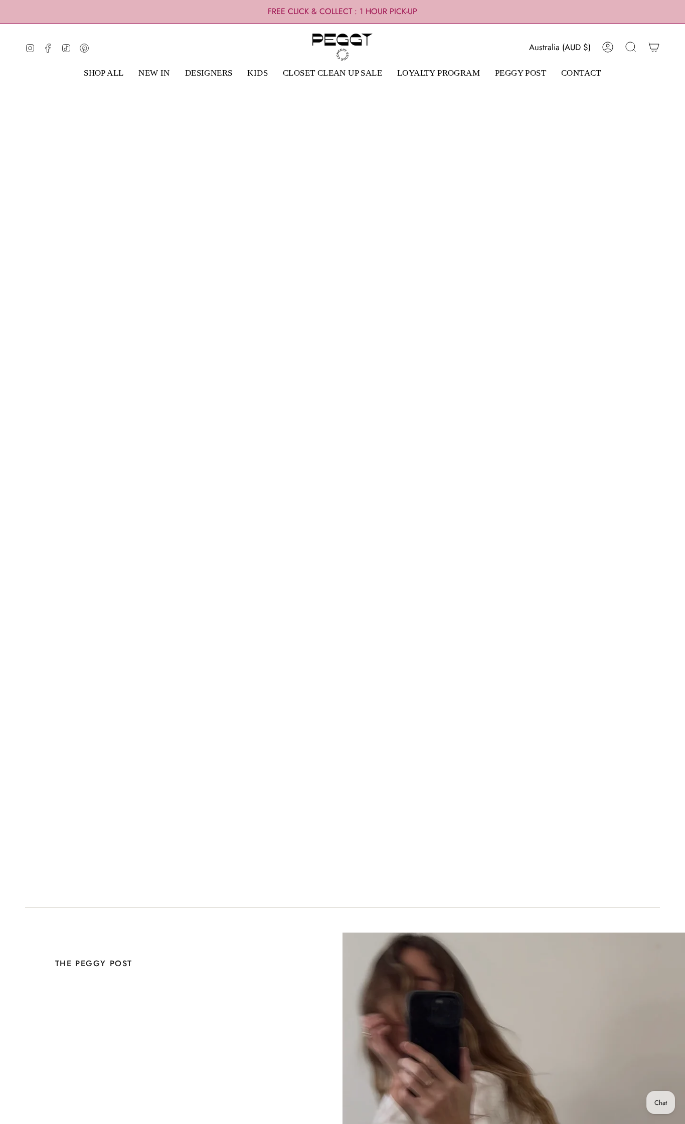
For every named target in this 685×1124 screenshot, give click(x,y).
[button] (103, 74)
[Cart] (653, 47)
